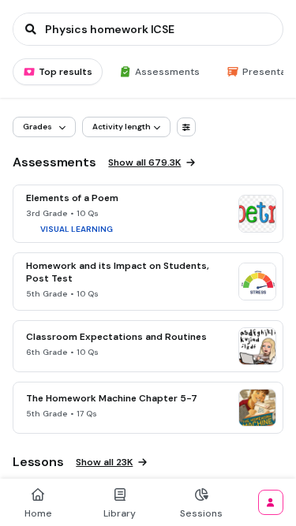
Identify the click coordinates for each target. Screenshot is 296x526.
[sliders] (186, 127)
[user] (270, 502)
